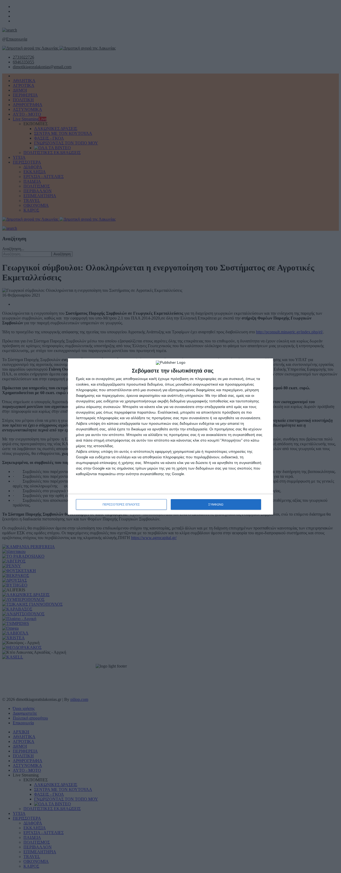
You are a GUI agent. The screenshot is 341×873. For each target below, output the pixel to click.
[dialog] (170, 436)
